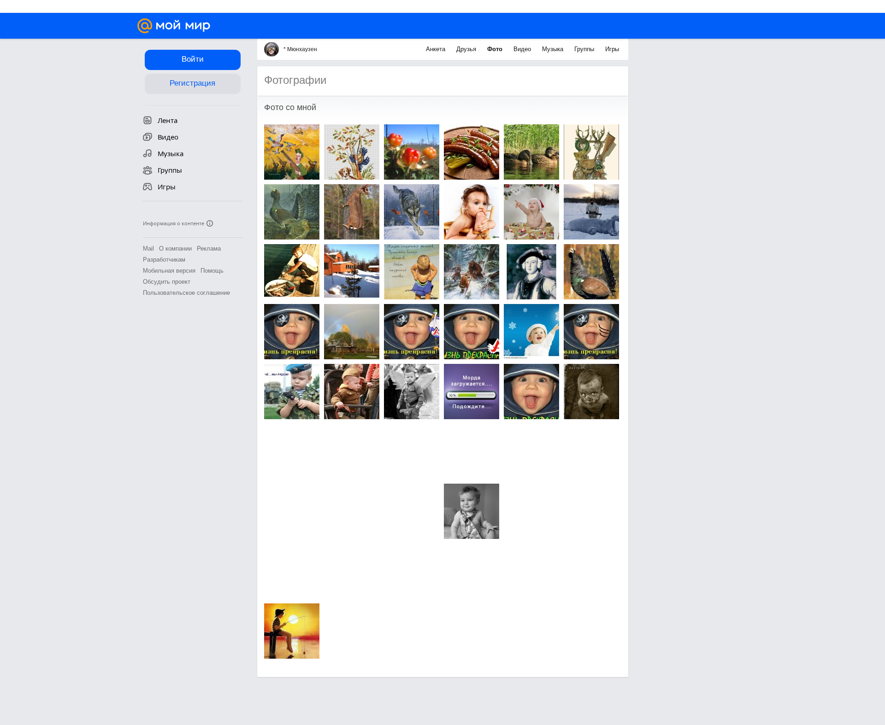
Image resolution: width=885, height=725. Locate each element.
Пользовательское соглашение (186, 292)
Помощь (212, 270)
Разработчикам (164, 259)
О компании (175, 248)
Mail (148, 248)
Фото (495, 49)
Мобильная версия (169, 270)
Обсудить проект (166, 281)
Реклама (209, 248)
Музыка (553, 49)
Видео (523, 49)
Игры (612, 49)
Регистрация (192, 83)
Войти (193, 59)
